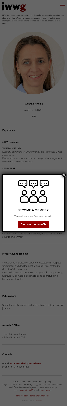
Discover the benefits (33, 224)
